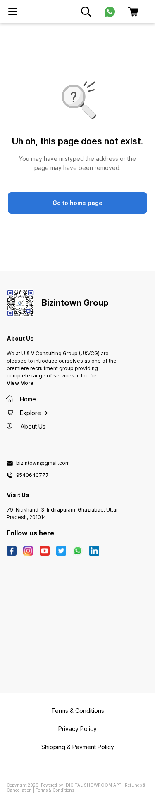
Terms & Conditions (55, 789)
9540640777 (32, 475)
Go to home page (77, 202)
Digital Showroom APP (93, 785)
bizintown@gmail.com (43, 463)
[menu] (12, 11)
